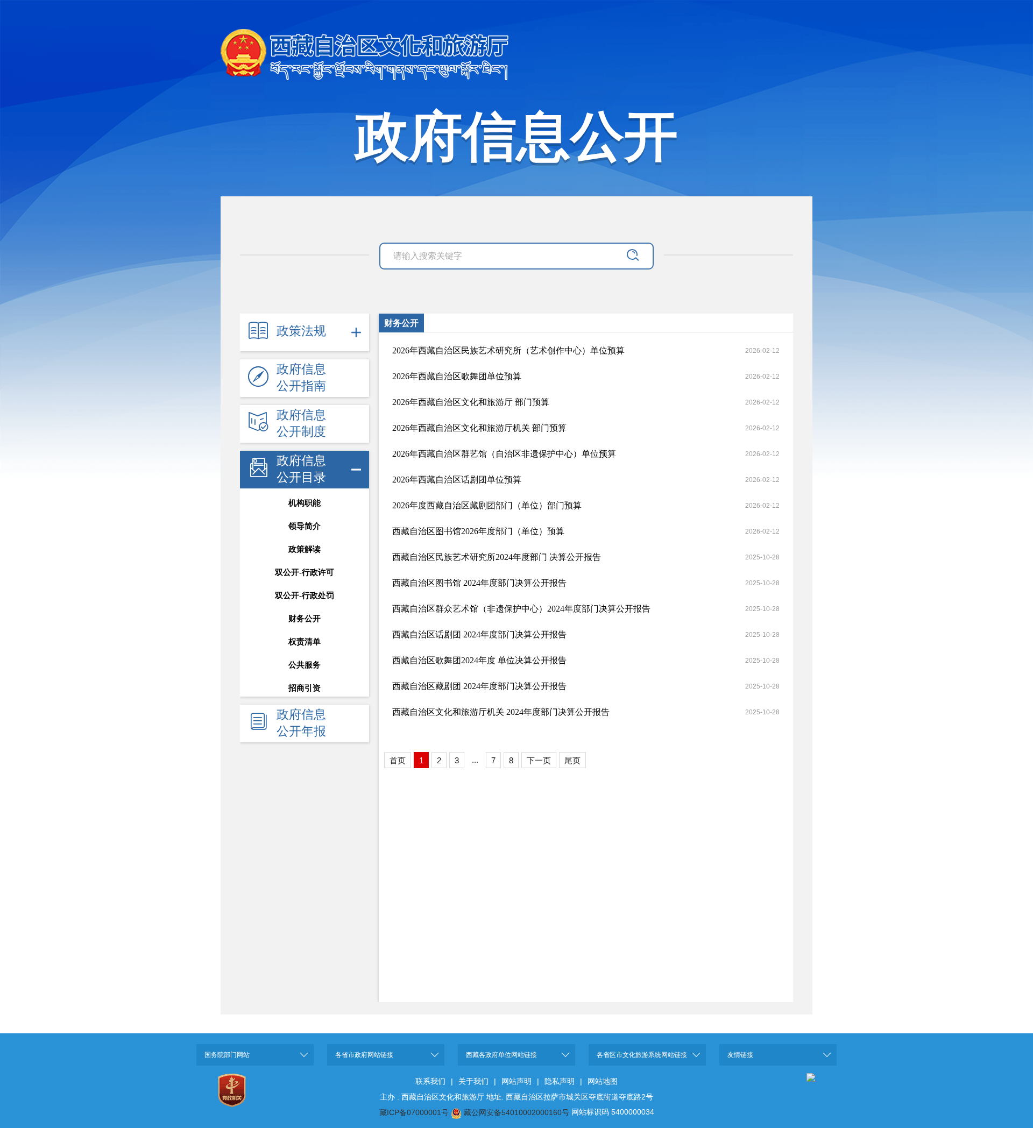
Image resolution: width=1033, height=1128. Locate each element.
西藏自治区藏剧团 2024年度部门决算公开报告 (479, 686)
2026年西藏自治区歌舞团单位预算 (456, 376)
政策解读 (304, 549)
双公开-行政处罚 (304, 595)
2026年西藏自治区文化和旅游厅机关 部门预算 (479, 427)
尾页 (572, 760)
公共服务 (304, 665)
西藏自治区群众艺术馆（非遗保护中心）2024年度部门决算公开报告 (521, 608)
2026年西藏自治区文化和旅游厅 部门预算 (470, 402)
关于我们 (473, 1081)
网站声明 (516, 1081)
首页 (398, 760)
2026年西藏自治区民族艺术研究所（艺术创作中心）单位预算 (508, 350)
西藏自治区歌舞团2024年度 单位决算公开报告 (479, 660)
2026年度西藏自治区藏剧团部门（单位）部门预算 (487, 505)
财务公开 (304, 618)
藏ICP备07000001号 (414, 1112)
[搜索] (632, 252)
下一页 (539, 760)
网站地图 (603, 1081)
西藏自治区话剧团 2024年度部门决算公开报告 (479, 634)
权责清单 (304, 641)
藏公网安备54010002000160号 (516, 1112)
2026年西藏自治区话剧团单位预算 (456, 479)
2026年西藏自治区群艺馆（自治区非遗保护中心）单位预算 (504, 453)
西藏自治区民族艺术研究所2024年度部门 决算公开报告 (496, 557)
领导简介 (304, 526)
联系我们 (430, 1081)
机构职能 (304, 503)
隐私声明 (559, 1081)
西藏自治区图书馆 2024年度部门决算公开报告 (479, 582)
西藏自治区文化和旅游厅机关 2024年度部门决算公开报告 (501, 711)
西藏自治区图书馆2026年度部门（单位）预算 (478, 531)
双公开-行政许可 (304, 572)
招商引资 (304, 688)
